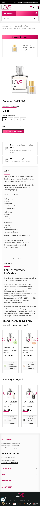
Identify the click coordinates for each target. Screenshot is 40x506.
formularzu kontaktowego (9, 462)
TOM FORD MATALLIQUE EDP (29, 46)
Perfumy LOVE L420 (28, 348)
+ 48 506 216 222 (10, 453)
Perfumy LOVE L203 (8, 348)
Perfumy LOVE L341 (10, 402)
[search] (35, 18)
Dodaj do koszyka (14, 131)
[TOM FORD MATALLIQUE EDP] (14, 48)
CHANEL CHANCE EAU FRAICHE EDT (12, 366)
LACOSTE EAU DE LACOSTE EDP (30, 367)
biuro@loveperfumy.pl (8, 457)
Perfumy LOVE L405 (28, 402)
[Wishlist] (30, 8)
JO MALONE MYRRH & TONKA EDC (31, 420)
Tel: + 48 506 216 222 (27, 13)
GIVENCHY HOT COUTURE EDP (12, 421)
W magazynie (8, 259)
